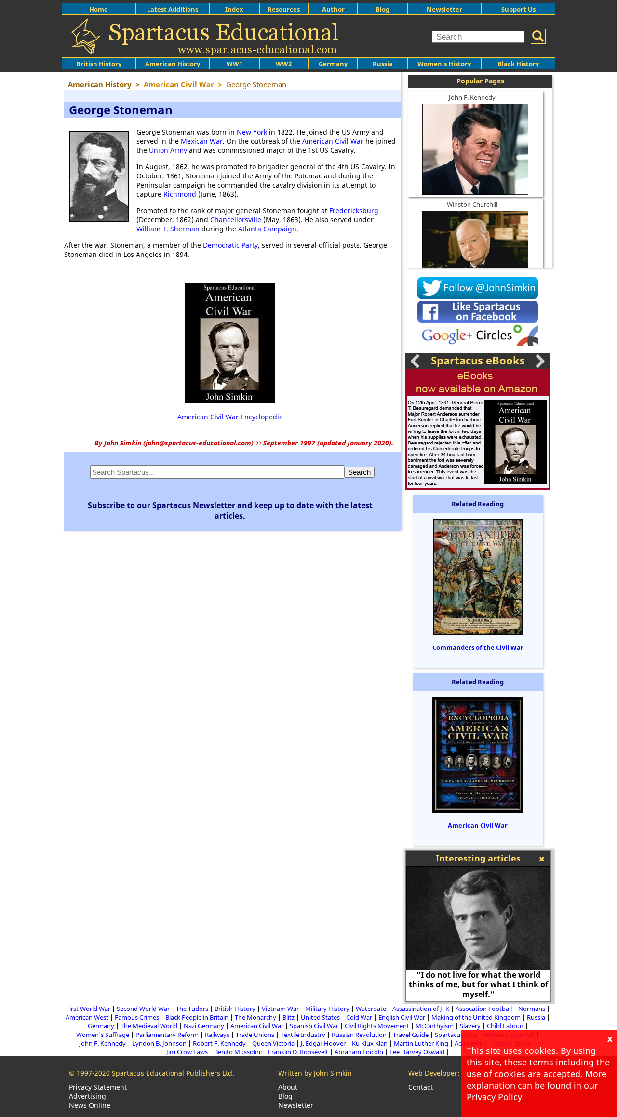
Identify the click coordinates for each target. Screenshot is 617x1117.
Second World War (143, 1008)
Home (98, 9)
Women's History (444, 63)
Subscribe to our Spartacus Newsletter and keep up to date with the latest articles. (230, 510)
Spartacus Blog (456, 1034)
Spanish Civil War (314, 1026)
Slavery (470, 1026)
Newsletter (444, 9)
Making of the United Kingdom (476, 1017)
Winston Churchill (472, 204)
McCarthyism (435, 1026)
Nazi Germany (204, 1026)
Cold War (359, 1017)
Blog (382, 9)
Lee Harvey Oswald (416, 1052)
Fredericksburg (353, 210)
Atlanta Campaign (267, 228)
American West (87, 1017)
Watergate (371, 1008)
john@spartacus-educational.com (198, 442)
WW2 (284, 63)
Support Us (518, 9)
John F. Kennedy (472, 97)
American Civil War (332, 141)
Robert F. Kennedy (219, 1043)
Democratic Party (230, 245)
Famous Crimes (137, 1017)
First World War (88, 1008)
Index (234, 9)
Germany (333, 63)
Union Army (168, 150)
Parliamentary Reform (167, 1034)
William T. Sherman (168, 228)
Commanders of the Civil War (477, 647)
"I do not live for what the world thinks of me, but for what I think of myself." (478, 984)
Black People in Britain (196, 1017)
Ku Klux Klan (370, 1043)
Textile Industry (303, 1034)
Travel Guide (411, 1034)
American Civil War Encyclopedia (230, 416)
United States (320, 1017)
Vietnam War (280, 1008)
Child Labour (505, 1026)
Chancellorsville (235, 219)
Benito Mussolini (238, 1052)
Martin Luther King (421, 1043)
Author (333, 9)
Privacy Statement (98, 1086)
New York (252, 131)
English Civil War (401, 1017)
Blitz (288, 1017)
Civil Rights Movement (377, 1026)
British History (235, 1008)
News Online (89, 1105)
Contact (420, 1086)
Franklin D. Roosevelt (298, 1052)
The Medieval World (149, 1026)
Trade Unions (255, 1034)
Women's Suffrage (102, 1034)
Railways (217, 1034)
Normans (531, 1008)
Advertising (87, 1096)
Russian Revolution (359, 1034)
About (287, 1086)
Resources (284, 9)
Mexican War (202, 141)
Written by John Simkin (315, 1072)
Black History (518, 63)
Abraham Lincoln (359, 1052)
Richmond (179, 194)
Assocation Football (484, 1008)
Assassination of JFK (420, 1008)
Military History (327, 1008)
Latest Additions (172, 9)
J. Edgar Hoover (323, 1043)
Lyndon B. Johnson (159, 1043)
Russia (383, 63)
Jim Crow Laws (187, 1052)
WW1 (234, 63)
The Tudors (192, 1008)
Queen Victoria (273, 1043)
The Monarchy (255, 1017)
